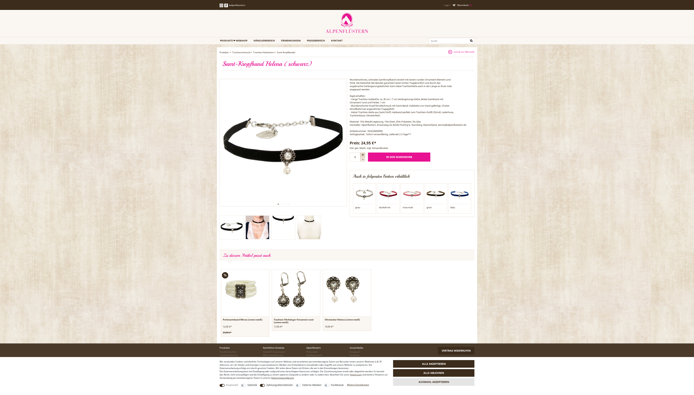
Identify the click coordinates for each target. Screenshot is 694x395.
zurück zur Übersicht (464, 51)
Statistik (252, 385)
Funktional (337, 385)
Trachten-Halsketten (263, 52)
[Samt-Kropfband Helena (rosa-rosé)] (412, 194)
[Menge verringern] (362, 159)
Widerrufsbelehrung (273, 355)
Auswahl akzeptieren (434, 382)
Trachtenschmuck (241, 52)
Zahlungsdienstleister (279, 385)
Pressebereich (316, 40)
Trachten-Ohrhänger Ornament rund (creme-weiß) (294, 321)
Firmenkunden (291, 40)
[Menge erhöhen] (362, 155)
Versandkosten (380, 148)
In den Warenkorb (399, 157)
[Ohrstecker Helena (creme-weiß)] (343, 289)
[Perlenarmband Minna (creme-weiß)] (241, 289)
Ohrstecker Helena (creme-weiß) (342, 319)
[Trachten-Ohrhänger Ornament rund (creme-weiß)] (292, 289)
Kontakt (337, 40)
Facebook (226, 5)
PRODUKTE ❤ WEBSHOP (233, 40)
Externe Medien (312, 385)
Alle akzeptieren (434, 364)
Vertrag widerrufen (456, 350)
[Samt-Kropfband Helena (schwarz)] (283, 142)
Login (446, 5)
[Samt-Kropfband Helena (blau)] (459, 194)
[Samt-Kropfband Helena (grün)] (436, 194)
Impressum (356, 374)
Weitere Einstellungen (358, 384)
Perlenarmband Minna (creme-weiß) (242, 319)
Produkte (224, 52)
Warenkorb (464, 5)
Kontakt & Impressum (274, 351)
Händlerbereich (264, 40)
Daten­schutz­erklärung (282, 377)
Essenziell (232, 385)
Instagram (355, 351)
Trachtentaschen (228, 351)
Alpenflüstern (347, 23)
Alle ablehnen (433, 373)
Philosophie (312, 351)
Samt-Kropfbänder (286, 52)
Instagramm (221, 5)
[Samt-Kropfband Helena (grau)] (364, 194)
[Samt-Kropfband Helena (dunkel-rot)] (388, 194)
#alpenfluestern (237, 5)
